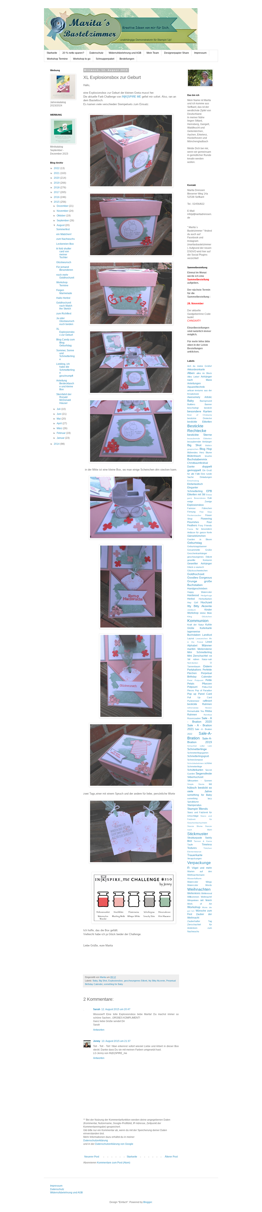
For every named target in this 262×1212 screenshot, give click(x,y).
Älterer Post (171, 1156)
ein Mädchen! (63, 234)
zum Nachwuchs (65, 239)
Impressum (200, 52)
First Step (206, 512)
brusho (208, 456)
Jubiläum (191, 610)
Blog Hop (206, 448)
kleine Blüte (206, 613)
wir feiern (206, 900)
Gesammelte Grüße (199, 550)
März (60, 428)
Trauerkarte (194, 855)
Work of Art (199, 904)
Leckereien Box (65, 243)
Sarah (96, 1009)
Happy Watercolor (199, 592)
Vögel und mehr (202, 867)
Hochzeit (206, 602)
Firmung (191, 511)
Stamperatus (194, 805)
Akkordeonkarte (196, 369)
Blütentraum (194, 456)
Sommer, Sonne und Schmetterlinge (65, 355)
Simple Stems (195, 784)
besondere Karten (199, 411)
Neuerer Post (91, 1156)
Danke (191, 466)
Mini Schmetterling (199, 652)
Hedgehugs (206, 595)
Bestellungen (127, 58)
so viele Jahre (199, 789)
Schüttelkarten (195, 770)
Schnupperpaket (105, 58)
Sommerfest (63, 229)
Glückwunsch (63, 262)
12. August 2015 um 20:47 (115, 1009)
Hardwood (193, 595)
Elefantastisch (195, 484)
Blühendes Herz (195, 452)
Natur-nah (207, 659)
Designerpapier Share (176, 52)
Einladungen (206, 477)
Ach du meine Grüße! (199, 366)
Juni (59, 414)
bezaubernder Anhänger (199, 441)
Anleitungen (194, 383)
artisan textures (195, 390)
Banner (208, 404)
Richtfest (208, 715)
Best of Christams (199, 415)
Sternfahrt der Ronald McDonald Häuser (63, 399)
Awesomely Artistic (199, 397)
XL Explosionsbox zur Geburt (65, 331)
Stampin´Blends (197, 808)
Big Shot (103, 980)
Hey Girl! (192, 602)
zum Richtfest (63, 313)
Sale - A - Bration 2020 (199, 719)
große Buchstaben (199, 583)
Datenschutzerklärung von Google (114, 1144)
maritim (191, 649)
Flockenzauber (194, 515)
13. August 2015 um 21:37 (116, 1041)
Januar (61, 438)
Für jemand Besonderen (64, 268)
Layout (190, 638)
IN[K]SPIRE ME (131, 96)
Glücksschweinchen (197, 570)
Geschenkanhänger (197, 553)
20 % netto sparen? (73, 52)
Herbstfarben (205, 599)
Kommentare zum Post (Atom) (113, 1162)
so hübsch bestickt (199, 785)
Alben (191, 373)
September (63, 220)
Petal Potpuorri (195, 680)
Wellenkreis (193, 893)
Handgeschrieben (197, 588)
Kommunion (198, 621)
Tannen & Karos (203, 841)
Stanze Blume (195, 826)
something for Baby (113, 984)
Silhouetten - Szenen (199, 780)
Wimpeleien (193, 900)
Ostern (207, 666)
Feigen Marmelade (64, 291)
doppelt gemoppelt (199, 468)
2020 (57, 177)
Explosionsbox (115, 980)
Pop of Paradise (203, 690)
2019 (57, 182)
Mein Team (153, 52)
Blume (209, 452)
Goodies (192, 577)
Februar (61, 433)
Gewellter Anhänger (199, 563)
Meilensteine (205, 649)
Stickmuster (197, 834)
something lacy (199, 798)
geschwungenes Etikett (135, 980)
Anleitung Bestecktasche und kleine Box (65, 385)
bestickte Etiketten (199, 421)
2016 (57, 197)
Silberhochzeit (195, 777)
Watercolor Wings (199, 882)
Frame (190, 529)
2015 (57, 201)
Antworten (98, 1029)
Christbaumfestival (197, 463)
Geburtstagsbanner (197, 546)
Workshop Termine (57, 58)
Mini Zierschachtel (197, 655)
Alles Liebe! (193, 376)
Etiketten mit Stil (196, 494)
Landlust (207, 634)
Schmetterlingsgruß (198, 756)
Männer (207, 645)
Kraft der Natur (195, 624)
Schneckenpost (195, 759)
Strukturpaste (194, 837)
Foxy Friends (205, 525)
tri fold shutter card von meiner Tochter (63, 253)
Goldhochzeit (195, 574)
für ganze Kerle (204, 532)
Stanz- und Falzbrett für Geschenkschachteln (199, 819)
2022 (57, 168)
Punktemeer (193, 701)
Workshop (193, 907)
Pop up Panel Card (199, 693)
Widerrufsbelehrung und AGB (125, 52)
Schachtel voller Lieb (199, 746)
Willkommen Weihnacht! (199, 897)
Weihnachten (199, 889)
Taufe (190, 844)
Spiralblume (193, 801)
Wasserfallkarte (194, 878)
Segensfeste (204, 773)
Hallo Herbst (63, 298)
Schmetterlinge (197, 749)
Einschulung (193, 481)
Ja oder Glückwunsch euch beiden (65, 321)
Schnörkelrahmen (195, 763)
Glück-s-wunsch (195, 567)
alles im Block (204, 373)
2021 (57, 173)
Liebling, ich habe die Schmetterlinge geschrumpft (65, 370)
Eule (210, 498)
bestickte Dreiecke (199, 418)
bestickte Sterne (199, 434)
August (61, 225)
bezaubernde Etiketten (199, 438)
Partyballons (194, 669)
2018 (57, 187)
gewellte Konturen (199, 560)
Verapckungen (194, 858)
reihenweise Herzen (199, 708)
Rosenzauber (194, 718)
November (63, 210)
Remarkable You (195, 711)
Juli (59, 409)
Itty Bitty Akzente (156, 980)
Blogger (147, 1202)
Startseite (52, 52)
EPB (209, 491)
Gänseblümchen (196, 535)
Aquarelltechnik (196, 386)
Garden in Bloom (199, 539)
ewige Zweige (199, 501)
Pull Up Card (199, 697)
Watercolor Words (199, 885)
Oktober (61, 215)
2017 (57, 192)
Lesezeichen (202, 638)
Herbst (191, 598)
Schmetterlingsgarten (197, 753)
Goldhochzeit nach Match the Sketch (64, 305)
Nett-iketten (192, 663)
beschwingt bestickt (199, 408)
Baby (95, 980)
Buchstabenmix (197, 459)
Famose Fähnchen (199, 508)
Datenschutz (96, 52)
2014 (57, 443)
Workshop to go (81, 58)
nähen (196, 659)
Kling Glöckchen (199, 616)
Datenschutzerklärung (95, 1140)
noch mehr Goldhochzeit (65, 276)
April (59, 423)
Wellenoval (206, 893)
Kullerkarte (206, 628)
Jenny (96, 1041)
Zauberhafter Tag (199, 921)
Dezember (63, 206)
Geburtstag (194, 542)
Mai (59, 418)
